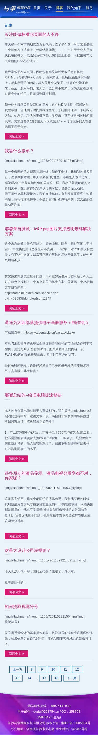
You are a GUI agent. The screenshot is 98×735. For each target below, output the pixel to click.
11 (65, 669)
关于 (48, 8)
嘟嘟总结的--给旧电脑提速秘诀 (33, 395)
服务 (89, 8)
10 (53, 669)
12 (77, 669)
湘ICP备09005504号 (75, 723)
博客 (59, 8)
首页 (37, 8)
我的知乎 (74, 8)
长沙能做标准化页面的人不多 (32, 34)
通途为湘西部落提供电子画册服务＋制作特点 (46, 322)
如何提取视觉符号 (21, 606)
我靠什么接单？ (19, 151)
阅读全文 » (16, 136)
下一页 (71, 678)
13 (17, 678)
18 (56, 678)
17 (44, 678)
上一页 (17, 669)
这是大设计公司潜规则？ (28, 550)
